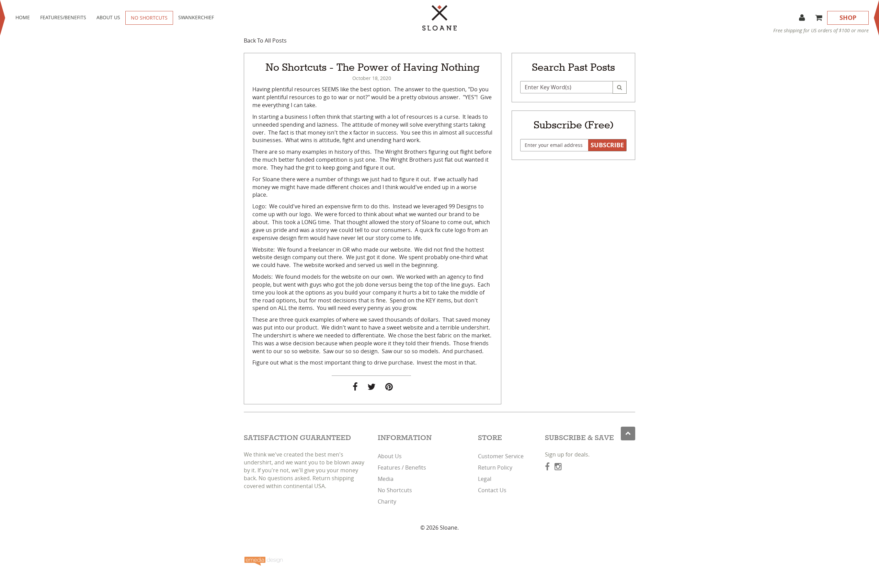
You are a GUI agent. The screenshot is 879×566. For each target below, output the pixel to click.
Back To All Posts (265, 40)
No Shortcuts (149, 17)
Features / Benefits (402, 467)
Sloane (448, 527)
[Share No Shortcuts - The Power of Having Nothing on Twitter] (371, 388)
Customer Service (501, 456)
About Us (108, 17)
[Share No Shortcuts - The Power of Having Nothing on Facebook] (355, 388)
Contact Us (492, 490)
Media (385, 479)
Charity (387, 501)
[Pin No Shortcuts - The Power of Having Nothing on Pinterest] (389, 388)
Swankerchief (196, 17)
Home (22, 17)
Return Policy (495, 467)
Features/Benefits (63, 17)
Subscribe (607, 145)
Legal (484, 479)
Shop (848, 17)
